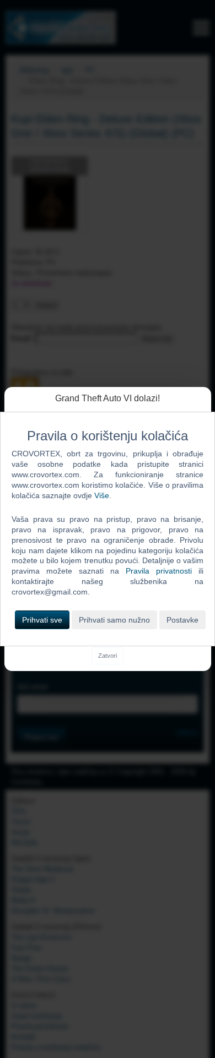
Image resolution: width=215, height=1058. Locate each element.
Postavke (182, 619)
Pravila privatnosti (159, 570)
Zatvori (107, 655)
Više (101, 495)
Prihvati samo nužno (114, 619)
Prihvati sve (42, 619)
